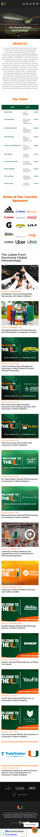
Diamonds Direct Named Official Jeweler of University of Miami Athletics (19, 516)
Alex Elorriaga (9, 137)
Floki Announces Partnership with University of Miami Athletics (16, 444)
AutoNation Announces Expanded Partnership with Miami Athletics (16, 295)
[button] (37, 4)
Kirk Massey (8, 154)
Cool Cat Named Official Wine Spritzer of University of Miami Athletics (19, 735)
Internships (16, 814)
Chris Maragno (9, 119)
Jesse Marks (8, 112)
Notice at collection (9, 835)
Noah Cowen (8, 183)
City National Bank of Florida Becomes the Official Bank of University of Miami (19, 331)
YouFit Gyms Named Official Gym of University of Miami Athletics (17, 699)
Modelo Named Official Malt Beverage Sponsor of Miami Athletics (18, 627)
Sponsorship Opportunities (13, 817)
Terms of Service (29, 816)
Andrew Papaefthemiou (12, 145)
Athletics (4, 291)
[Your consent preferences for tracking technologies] (3, 833)
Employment (6, 814)
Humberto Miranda (11, 161)
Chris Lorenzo (9, 176)
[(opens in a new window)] (8, 788)
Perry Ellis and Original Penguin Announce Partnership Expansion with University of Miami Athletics (18, 407)
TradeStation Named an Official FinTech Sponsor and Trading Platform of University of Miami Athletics (19, 773)
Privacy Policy (18, 816)
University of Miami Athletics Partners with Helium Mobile (18, 591)
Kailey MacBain (9, 169)
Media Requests (26, 814)
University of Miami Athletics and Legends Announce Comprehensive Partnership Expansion (17, 554)
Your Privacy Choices (16, 831)
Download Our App (29, 817)
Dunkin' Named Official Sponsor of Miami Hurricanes (20, 663)
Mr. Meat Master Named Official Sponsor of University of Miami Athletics (19, 480)
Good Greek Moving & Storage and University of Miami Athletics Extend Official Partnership (17, 368)
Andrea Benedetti (10, 128)
